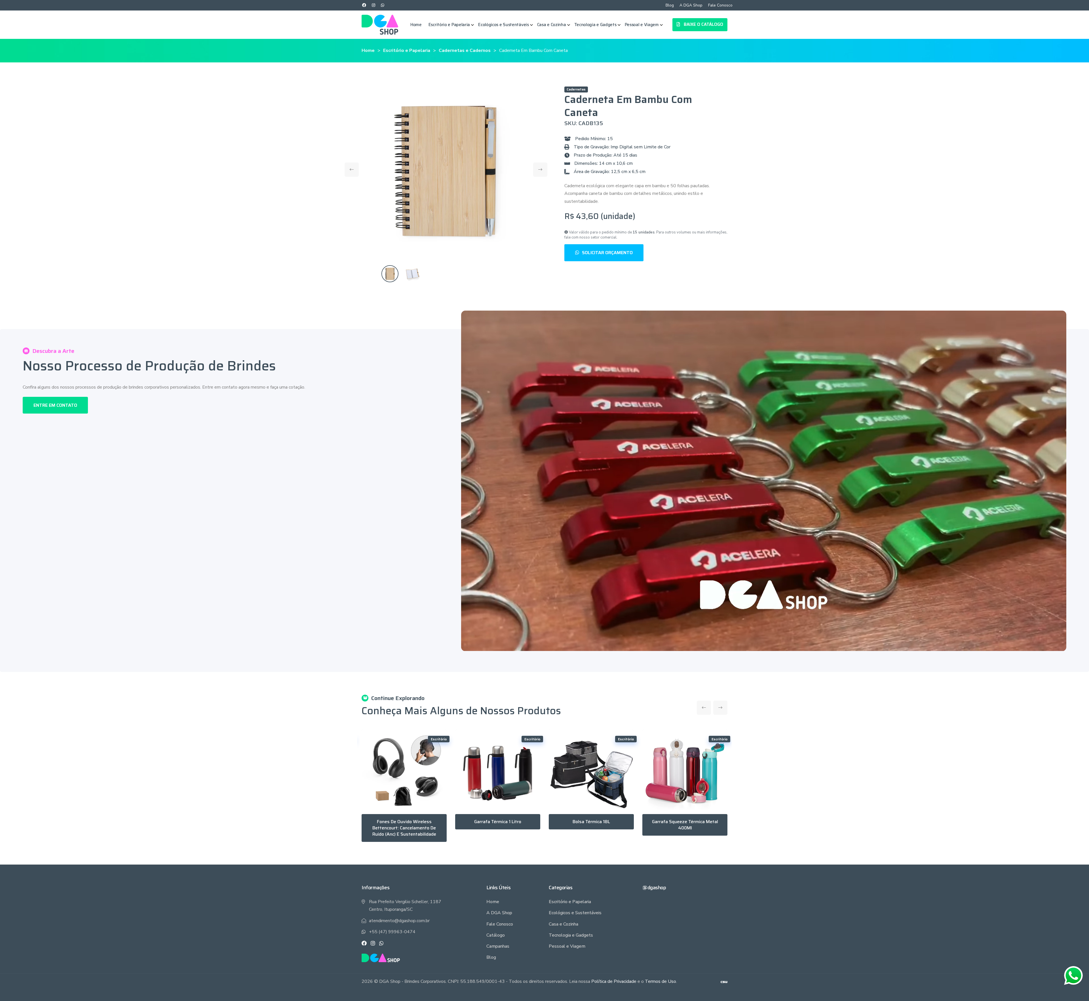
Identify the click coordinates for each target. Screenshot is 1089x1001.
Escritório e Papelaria (449, 24)
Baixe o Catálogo (703, 24)
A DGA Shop (690, 5)
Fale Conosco (720, 5)
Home (416, 24)
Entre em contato (55, 405)
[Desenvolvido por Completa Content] (724, 981)
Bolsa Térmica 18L (591, 821)
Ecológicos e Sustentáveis (503, 24)
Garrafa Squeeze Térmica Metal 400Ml (685, 824)
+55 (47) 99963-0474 (392, 932)
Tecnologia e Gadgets (595, 24)
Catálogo (495, 935)
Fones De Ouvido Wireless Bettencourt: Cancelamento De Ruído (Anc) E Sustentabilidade (404, 828)
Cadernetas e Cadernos (465, 50)
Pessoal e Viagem (642, 24)
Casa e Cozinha (551, 24)
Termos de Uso (660, 981)
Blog (670, 5)
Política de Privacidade (613, 981)
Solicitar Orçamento (607, 252)
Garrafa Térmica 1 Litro (497, 821)
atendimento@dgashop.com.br (399, 921)
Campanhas (497, 946)
